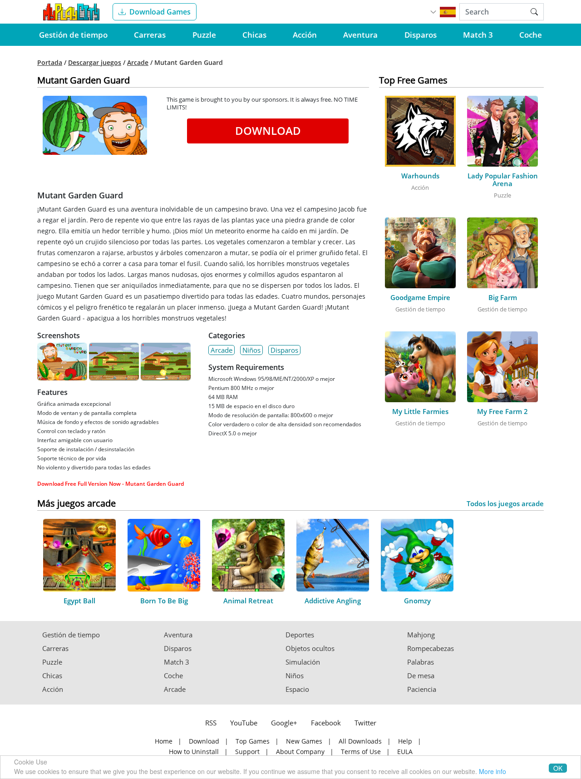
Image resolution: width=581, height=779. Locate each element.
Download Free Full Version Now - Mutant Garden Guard (110, 484)
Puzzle (204, 35)
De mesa (420, 675)
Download (268, 130)
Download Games (160, 12)
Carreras (150, 35)
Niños (251, 350)
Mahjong (421, 634)
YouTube (243, 722)
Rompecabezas (430, 648)
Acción (305, 35)
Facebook (326, 722)
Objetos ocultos (310, 648)
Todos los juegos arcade (505, 503)
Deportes (300, 634)
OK (557, 768)
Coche (530, 35)
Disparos (420, 35)
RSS (211, 722)
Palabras (420, 662)
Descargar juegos (94, 62)
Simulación (303, 662)
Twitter (365, 722)
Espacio (297, 689)
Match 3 (478, 35)
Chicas (254, 35)
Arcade (137, 62)
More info (492, 771)
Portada (49, 62)
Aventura (360, 35)
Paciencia (421, 689)
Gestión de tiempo (73, 35)
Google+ (284, 722)
